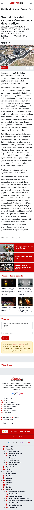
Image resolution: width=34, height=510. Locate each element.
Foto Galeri (10, 467)
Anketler (9, 482)
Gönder (5, 338)
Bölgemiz (16, 9)
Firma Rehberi (11, 474)
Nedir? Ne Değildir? (8, 419)
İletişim (5, 423)
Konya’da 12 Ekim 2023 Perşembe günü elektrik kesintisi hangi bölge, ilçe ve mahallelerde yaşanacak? (25, 291)
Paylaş (5, 67)
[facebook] (8, 442)
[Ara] (31, 3)
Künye (12, 423)
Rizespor (24, 9)
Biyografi (9, 480)
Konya (11, 14)
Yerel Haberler (14, 460)
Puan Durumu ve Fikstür (10, 407)
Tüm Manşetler (8, 408)
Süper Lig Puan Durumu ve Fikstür (20, 500)
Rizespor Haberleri (15, 453)
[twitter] (15, 442)
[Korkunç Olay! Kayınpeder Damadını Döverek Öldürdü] (8, 302)
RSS (6, 431)
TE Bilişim (21, 437)
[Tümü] (32, 365)
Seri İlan (9, 476)
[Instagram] (18, 393)
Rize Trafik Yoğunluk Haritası (12, 405)
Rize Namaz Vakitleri (10, 403)
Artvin (31, 9)
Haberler (4, 14)
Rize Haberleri (6, 9)
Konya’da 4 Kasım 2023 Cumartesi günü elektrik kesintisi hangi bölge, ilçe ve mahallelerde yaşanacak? (8, 291)
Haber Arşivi (7, 412)
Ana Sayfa (9, 447)
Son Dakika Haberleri (10, 410)
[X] (15, 393)
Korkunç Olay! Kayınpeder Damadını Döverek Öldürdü (8, 309)
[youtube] (28, 442)
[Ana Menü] (2, 3)
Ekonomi (12, 458)
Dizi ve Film (13, 465)
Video (8, 469)
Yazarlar (9, 471)
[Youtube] (21, 393)
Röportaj (9, 478)
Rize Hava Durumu (9, 401)
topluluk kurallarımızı (18, 344)
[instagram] (21, 442)
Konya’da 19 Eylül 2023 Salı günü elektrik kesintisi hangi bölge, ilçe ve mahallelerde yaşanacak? (25, 310)
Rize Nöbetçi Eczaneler (10, 399)
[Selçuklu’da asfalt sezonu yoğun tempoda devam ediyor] (17, 55)
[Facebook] (12, 393)
